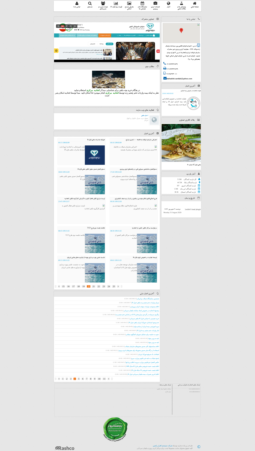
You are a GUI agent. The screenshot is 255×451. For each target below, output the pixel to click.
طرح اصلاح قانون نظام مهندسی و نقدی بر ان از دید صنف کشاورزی (136, 199)
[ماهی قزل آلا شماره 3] (181, 142)
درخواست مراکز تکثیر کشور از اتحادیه (144, 228)
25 (114, 286)
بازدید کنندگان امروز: (188, 186)
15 (63, 286)
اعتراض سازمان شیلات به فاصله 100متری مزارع (141, 140)
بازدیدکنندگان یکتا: (190, 182)
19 (83, 286)
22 (99, 286)
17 (73, 286)
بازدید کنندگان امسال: (188, 192)
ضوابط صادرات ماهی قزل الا (96, 140)
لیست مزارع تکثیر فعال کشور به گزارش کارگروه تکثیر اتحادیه (84, 199)
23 (104, 286)
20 (89, 286)
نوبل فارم (168, 391)
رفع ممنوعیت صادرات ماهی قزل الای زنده (190, 91)
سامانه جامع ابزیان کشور (164, 389)
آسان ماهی (144, 116)
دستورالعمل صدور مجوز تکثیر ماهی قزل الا (91, 169)
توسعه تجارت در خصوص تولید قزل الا (145, 258)
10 (99, 379)
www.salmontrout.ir (194, 391)
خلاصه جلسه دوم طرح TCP (96, 228)
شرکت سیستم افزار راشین (163, 446)
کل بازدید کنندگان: (189, 179)
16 (68, 286)
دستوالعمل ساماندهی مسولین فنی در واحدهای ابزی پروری (138, 169)
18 (78, 286)
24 (109, 286)
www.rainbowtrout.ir (194, 389)
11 (104, 379)
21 (94, 286)
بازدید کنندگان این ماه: (187, 189)
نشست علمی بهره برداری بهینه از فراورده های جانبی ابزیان (86, 258)
